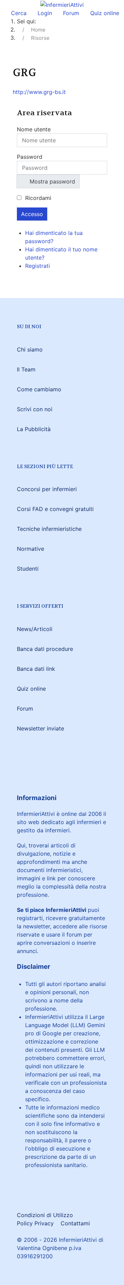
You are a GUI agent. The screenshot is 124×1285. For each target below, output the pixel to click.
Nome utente (34, 129)
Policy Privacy (35, 1223)
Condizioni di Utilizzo (45, 1215)
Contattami (75, 1223)
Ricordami (38, 197)
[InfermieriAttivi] (62, 4)
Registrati (38, 265)
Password (29, 156)
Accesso (32, 214)
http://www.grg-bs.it (39, 91)
